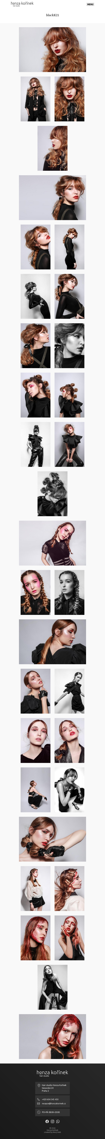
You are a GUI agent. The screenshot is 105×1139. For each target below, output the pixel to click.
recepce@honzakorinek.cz (54, 1103)
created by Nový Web (52, 1132)
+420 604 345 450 (50, 1099)
